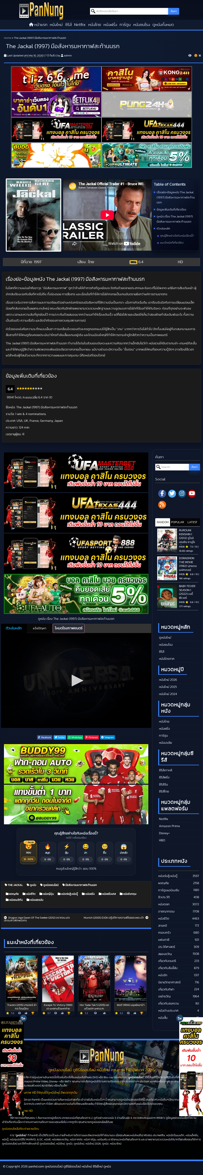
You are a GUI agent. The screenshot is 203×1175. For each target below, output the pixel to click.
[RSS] (162, 505)
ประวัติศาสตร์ (166, 946)
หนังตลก (163, 904)
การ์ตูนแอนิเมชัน (168, 890)
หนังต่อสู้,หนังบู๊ (69, 894)
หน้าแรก (40, 25)
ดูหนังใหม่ (164, 637)
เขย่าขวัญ (164, 996)
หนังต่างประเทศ (168, 1010)
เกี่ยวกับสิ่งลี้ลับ (168, 968)
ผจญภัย (14, 894)
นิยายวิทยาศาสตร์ (169, 982)
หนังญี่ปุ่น (48, 894)
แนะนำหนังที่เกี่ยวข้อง (172, 242)
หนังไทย (94, 25)
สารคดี (162, 925)
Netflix (80, 25)
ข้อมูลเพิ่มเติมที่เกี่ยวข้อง (171, 209)
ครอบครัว (164, 932)
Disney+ (164, 833)
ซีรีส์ (68, 25)
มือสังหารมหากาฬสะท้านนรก (81, 885)
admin (68, 55)
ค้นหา (174, 11)
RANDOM (163, 522)
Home (7, 38)
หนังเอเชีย (165, 742)
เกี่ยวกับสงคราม (168, 1003)
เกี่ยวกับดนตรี (167, 961)
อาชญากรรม (166, 911)
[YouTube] (192, 494)
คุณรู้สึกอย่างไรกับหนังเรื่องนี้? (177, 235)
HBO (161, 840)
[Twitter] (172, 494)
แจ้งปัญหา (39, 628)
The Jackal (15, 885)
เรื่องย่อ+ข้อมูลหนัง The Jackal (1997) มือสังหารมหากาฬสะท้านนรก (176, 197)
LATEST (192, 522)
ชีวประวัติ (164, 897)
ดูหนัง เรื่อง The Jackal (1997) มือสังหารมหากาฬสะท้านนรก (175, 219)
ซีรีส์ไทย (163, 791)
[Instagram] (182, 494)
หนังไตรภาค (166, 658)
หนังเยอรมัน (36, 900)
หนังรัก (162, 975)
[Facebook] (162, 494)
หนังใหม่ (56, 25)
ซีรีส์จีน (163, 784)
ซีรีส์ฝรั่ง (163, 777)
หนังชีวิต (30, 894)
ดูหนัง (32, 885)
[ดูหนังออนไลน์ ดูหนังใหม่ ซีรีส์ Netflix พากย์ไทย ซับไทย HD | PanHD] (41, 10)
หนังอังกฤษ (129, 894)
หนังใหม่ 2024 (167, 694)
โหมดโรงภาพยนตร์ (68, 628)
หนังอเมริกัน (16, 900)
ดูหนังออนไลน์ (50, 885)
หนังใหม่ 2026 (167, 679)
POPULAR (177, 522)
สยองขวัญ (165, 954)
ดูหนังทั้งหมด (163, 25)
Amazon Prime (169, 826)
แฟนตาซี (163, 939)
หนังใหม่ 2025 (167, 686)
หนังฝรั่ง (110, 25)
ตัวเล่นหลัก (163, 228)
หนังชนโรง (141, 25)
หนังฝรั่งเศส (109, 894)
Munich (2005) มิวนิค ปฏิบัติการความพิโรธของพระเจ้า (114, 917)
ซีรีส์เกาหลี (165, 770)
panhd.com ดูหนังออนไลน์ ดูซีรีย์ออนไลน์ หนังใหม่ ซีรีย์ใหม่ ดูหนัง (70, 1166)
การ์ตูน (125, 25)
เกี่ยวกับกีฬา (166, 989)
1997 (37, 262)
